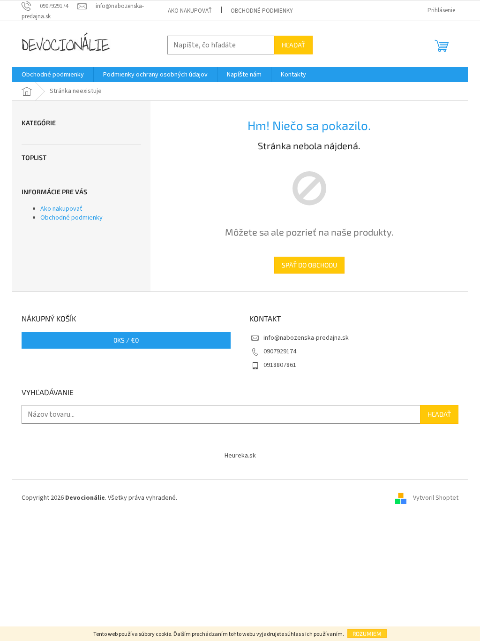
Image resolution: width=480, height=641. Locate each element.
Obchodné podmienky (262, 11)
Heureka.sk (240, 455)
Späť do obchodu (309, 265)
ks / (126, 340)
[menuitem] (52, 74)
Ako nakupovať (190, 11)
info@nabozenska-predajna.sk (306, 338)
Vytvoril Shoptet (435, 498)
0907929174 (279, 351)
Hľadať (293, 45)
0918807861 (279, 365)
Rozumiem (367, 633)
